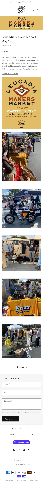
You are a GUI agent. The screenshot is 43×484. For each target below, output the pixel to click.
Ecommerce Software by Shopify (29, 480)
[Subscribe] (32, 434)
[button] (4, 9)
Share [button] (6, 52)
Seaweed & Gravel (14, 480)
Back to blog (22, 367)
